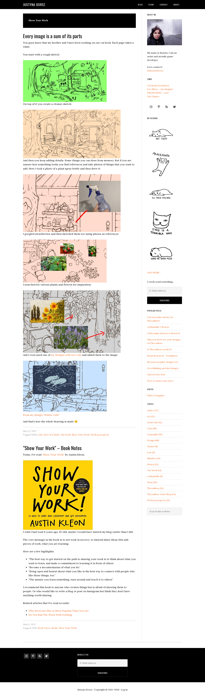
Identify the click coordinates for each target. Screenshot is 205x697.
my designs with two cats (66, 355)
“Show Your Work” (53, 454)
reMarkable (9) (155, 476)
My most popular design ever (162, 362)
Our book (66, 434)
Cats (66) (151, 428)
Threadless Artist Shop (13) (161, 494)
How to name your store (160, 380)
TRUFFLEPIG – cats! (158, 92)
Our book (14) (154, 470)
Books (54, 628)
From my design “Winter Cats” (41, 415)
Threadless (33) (155, 488)
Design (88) (153, 440)
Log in (124, 689)
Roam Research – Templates (162, 355)
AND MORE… (154, 272)
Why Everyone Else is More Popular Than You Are (59, 610)
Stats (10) (152, 482)
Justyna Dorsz (34, 4)
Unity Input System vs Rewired (163, 333)
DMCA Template (156, 395)
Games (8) (152, 446)
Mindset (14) (153, 458)
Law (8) (151, 452)
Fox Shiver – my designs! (160, 89)
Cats (40, 434)
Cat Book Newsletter (158, 85)
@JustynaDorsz (155, 70)
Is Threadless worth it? (159, 349)
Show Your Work (80, 434)
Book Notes (44, 628)
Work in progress (100, 434)
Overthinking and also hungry (163, 368)
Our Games (153, 96)
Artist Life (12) (154, 422)
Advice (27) (152, 410)
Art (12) (151, 416)
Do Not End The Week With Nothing (50, 614)
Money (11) (152, 464)
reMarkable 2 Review (158, 327)
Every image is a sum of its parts (52, 36)
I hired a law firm (156, 374)
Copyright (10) (154, 434)
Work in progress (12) (158, 500)
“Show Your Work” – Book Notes (52, 447)
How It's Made (52, 434)
